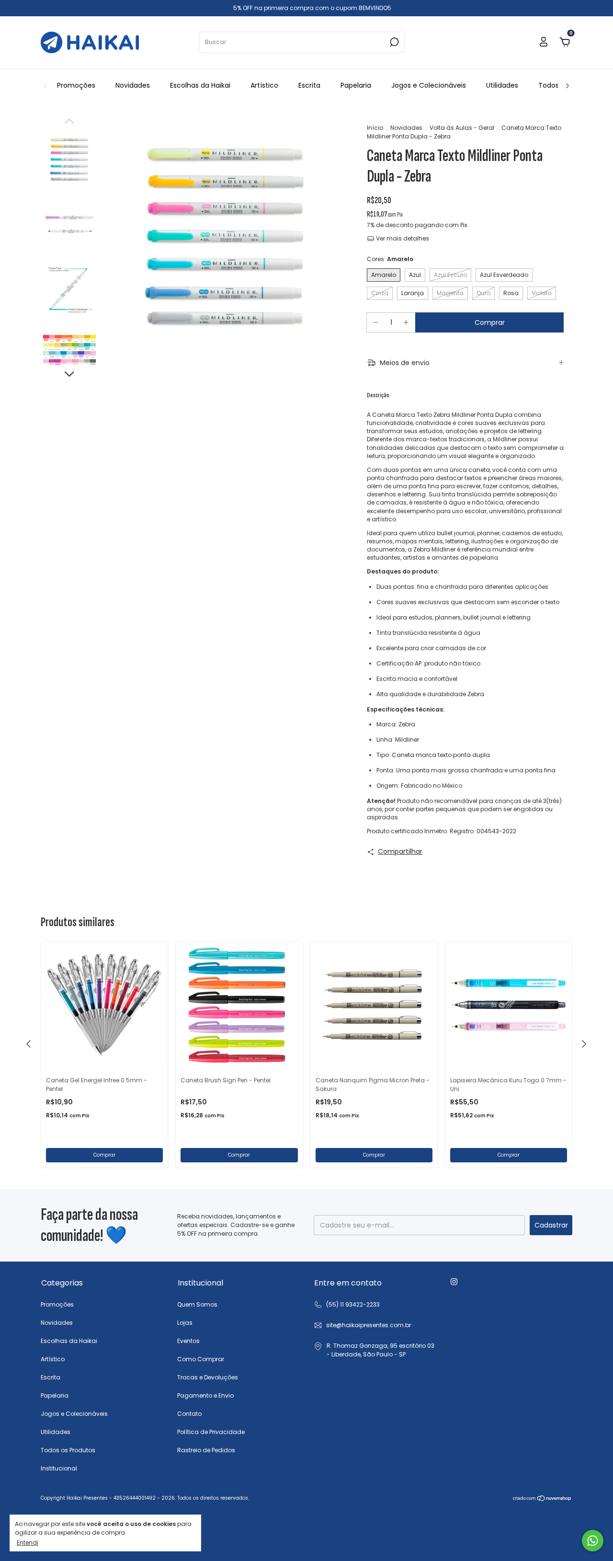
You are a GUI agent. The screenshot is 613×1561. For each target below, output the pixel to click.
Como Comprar (200, 1359)
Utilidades (502, 85)
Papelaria (356, 85)
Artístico (264, 85)
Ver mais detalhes (402, 238)
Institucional (59, 1468)
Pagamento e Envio (205, 1395)
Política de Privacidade (211, 1432)
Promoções (76, 85)
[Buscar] (393, 42)
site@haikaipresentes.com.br (368, 1325)
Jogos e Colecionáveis (428, 85)
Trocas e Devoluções (207, 1377)
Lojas (185, 1323)
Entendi (27, 1542)
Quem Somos (197, 1304)
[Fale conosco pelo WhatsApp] (592, 1540)
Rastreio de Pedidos (206, 1450)
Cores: (390, 259)
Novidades (132, 85)
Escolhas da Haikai (200, 85)
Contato (189, 1414)
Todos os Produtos (68, 1450)
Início (375, 128)
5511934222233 (347, 1304)
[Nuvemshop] (542, 1499)
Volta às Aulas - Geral (462, 128)
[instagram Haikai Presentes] (454, 1282)
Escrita (309, 85)
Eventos (188, 1341)
